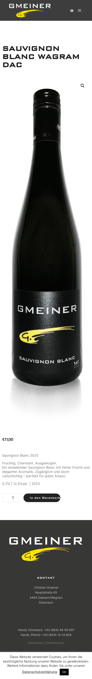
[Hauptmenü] (79, 10)
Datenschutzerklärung (39, 672)
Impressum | (36, 643)
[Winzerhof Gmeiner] (30, 10)
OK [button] (64, 672)
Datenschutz (55, 643)
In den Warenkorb (45, 498)
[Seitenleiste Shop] (72, 10)
